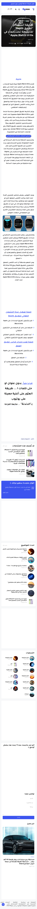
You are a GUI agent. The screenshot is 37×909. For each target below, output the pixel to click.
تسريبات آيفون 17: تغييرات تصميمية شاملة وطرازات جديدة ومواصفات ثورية (14, 461)
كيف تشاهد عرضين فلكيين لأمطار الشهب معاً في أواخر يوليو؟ (17, 591)
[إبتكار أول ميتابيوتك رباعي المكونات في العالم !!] (31, 576)
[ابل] (15, 664)
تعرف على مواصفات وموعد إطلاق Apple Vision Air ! (16, 470)
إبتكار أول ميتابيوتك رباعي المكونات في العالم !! (16, 574)
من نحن (28, 903)
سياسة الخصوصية (22, 903)
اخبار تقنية (26, 663)
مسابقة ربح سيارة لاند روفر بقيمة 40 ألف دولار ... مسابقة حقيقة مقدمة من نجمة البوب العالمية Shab (18, 862)
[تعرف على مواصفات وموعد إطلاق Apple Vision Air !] (30, 473)
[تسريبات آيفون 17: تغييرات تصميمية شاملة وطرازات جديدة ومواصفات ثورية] (30, 463)
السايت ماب (7, 903)
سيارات (27, 694)
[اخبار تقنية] (32, 664)
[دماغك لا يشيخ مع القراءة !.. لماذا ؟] (31, 568)
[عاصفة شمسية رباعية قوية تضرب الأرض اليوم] (31, 551)
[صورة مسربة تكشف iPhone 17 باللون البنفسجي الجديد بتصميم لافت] (30, 453)
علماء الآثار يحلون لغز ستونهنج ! (17, 582)
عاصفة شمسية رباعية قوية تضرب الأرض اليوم (15, 550)
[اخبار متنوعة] (32, 658)
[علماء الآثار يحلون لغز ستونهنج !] (31, 585)
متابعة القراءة (11, 404)
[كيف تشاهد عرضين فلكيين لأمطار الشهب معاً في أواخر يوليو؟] (31, 593)
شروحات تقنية (24, 439)
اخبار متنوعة (25, 657)
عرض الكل (5, 446)
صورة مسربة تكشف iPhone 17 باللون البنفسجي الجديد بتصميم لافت (15, 451)
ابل (20, 20)
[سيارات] (32, 694)
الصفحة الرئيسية (28, 21)
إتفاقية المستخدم (14, 903)
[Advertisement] (18, 63)
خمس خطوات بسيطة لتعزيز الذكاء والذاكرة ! (16, 558)
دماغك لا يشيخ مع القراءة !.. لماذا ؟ (16, 565)
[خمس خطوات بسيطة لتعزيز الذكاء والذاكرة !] (31, 560)
